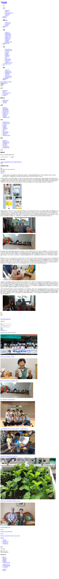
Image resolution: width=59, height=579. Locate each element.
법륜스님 (4, 17)
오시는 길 (7, 51)
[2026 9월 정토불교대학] (5, 319)
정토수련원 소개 (8, 49)
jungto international (3, 81)
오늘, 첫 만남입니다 (9, 12)
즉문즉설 (7, 25)
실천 (4, 65)
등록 (1, 329)
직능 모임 (7, 74)
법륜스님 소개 (8, 22)
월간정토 (4, 540)
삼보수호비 (5, 542)
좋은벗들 (4, 557)
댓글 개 (2, 172)
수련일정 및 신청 (8, 50)
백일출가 (7, 54)
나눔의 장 (7, 56)
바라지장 (7, 61)
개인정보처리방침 (6, 565)
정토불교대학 (8, 33)
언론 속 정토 (7, 14)
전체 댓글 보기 (3, 330)
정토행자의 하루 (8, 41)
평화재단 (4, 560)
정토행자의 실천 (8, 72)
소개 (4, 5)
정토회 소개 (7, 10)
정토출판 (4, 561)
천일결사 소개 (8, 37)
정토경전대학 (8, 34)
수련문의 (7, 52)
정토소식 (7, 11)
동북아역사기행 (8, 77)
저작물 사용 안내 (6, 564)
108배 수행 (7, 39)
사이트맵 (9, 81)
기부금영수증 (5, 543)
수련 (4, 44)
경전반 (11, 161)
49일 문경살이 (8, 59)
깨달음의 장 (7, 55)
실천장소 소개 (8, 71)
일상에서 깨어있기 (9, 62)
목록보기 (2, 537)
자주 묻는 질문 (8, 35)
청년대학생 (7, 73)
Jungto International (6, 562)
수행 (4, 27)
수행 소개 (7, 32)
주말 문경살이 (8, 60)
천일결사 (2, 161)
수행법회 (7, 40)
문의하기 (7, 15)
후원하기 (4, 79)
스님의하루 (7, 23)
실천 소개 (7, 69)
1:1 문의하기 (5, 567)
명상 (6, 57)
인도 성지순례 (8, 75)
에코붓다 (4, 559)
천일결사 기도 (8, 38)
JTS (3, 556)
